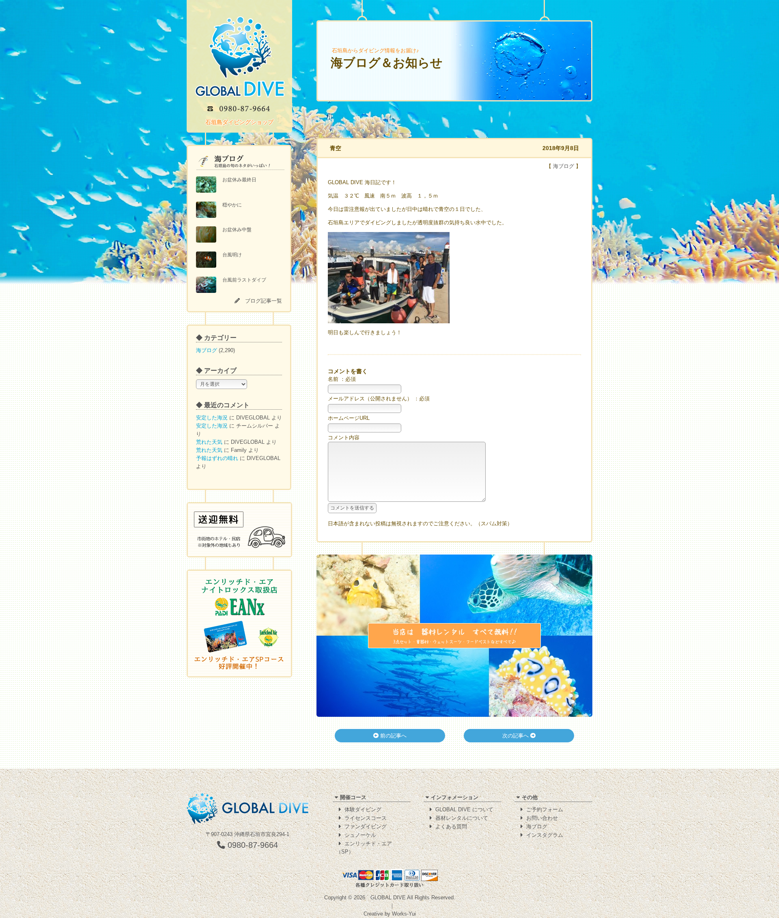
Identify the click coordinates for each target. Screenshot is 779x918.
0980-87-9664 (251, 845)
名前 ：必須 (342, 379)
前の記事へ (393, 736)
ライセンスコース (365, 818)
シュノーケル (360, 835)
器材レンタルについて (461, 818)
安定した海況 (212, 418)
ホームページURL (349, 418)
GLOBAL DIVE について (464, 809)
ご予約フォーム (544, 809)
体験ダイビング (362, 809)
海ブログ (206, 350)
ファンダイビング (365, 826)
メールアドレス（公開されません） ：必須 (379, 399)
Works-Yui (404, 914)
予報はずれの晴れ (217, 458)
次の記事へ (516, 736)
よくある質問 (451, 826)
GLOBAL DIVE (388, 897)
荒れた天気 (209, 442)
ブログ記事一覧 (263, 301)
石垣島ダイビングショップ (239, 122)
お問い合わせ (542, 818)
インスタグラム (544, 835)
